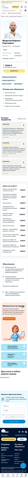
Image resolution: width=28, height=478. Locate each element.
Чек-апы (18, 450)
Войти (22, 439)
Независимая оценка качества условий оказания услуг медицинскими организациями (12, 468)
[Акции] (25, 10)
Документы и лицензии (7, 455)
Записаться (15, 6)
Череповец (4, 435)
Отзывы (16, 459)
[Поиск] (21, 10)
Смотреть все (21, 118)
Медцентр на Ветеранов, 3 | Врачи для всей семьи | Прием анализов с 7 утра (12, 2)
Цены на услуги (6, 84)
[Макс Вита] (19, 432)
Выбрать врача (5, 449)
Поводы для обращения (9, 77)
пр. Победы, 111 (18, 55)
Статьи (3, 457)
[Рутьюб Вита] (26, 432)
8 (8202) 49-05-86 (20, 435)
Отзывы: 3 (17, 46)
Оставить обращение (20, 445)
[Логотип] (5, 6)
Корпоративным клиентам (5, 460)
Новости (16, 455)
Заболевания (4, 462)
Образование (18, 84)
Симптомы (17, 453)
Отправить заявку (14, 421)
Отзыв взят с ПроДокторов (9, 135)
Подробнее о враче (8, 58)
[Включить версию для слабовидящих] (26, 2)
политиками (12, 416)
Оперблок (5, 444)
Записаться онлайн (9, 318)
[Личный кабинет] (21, 7)
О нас (2, 453)
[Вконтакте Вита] (23, 432)
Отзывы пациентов (8, 80)
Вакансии (17, 457)
